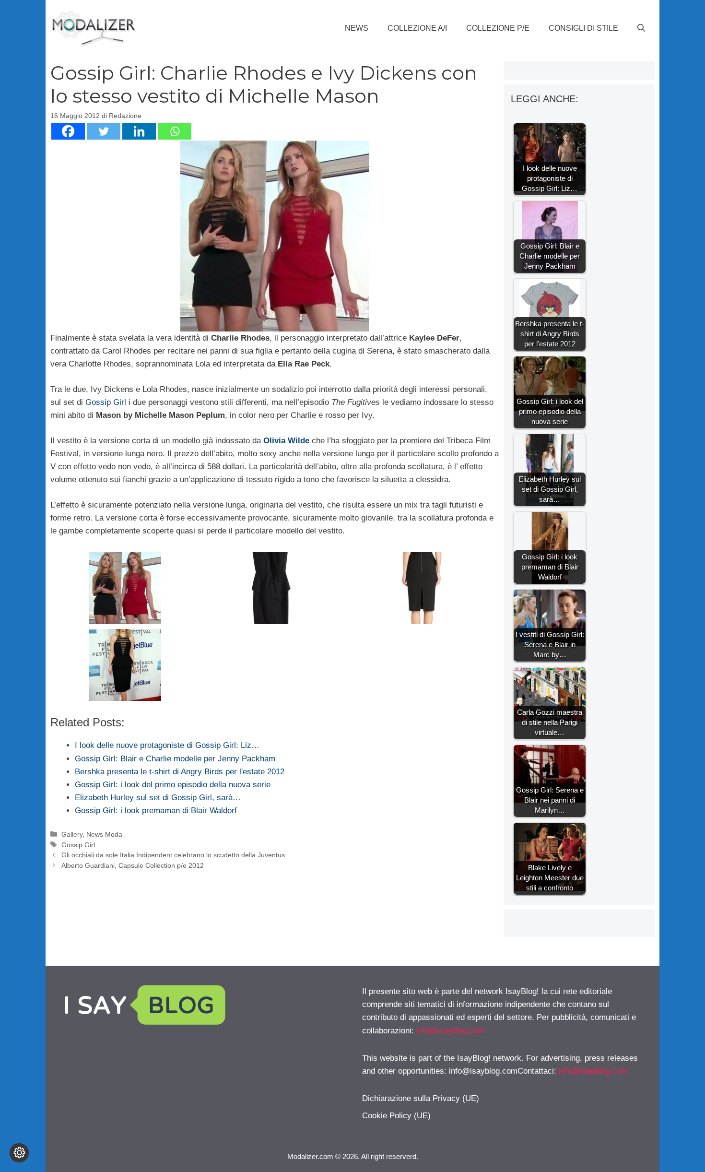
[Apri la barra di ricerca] (641, 28)
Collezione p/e (497, 28)
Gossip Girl (105, 402)
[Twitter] (103, 131)
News (356, 28)
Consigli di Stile (583, 28)
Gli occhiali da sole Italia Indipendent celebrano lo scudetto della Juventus (173, 855)
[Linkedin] (139, 131)
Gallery (71, 834)
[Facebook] (68, 131)
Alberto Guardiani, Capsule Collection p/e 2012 (132, 865)
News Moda (104, 834)
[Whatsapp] (174, 131)
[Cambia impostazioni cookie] (19, 1152)
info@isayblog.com (450, 1030)
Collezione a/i (417, 28)
